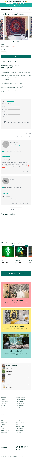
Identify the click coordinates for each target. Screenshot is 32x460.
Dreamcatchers (4, 401)
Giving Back (18, 437)
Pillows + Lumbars (5, 409)
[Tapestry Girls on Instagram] (17, 447)
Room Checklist (19, 424)
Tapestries (3, 397)
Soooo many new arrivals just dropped (16, 1)
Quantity (3, 49)
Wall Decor (3, 412)
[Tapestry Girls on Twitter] (25, 447)
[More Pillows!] (16, 341)
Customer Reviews (20, 422)
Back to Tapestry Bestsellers (17, 273)
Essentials (3, 403)
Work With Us (4, 432)
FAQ (2, 426)
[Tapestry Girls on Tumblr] (22, 449)
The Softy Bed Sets (20, 403)
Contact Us (3, 428)
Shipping (3, 420)
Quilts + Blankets (5, 407)
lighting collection (24, 90)
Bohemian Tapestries (20, 397)
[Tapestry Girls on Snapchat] (17, 449)
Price (2, 44)
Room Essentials (19, 428)
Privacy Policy (19, 436)
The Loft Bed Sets (20, 405)
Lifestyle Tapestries (20, 399)
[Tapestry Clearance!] (16, 317)
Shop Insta (18, 432)
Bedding (3, 399)
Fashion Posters (19, 409)
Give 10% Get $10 (20, 430)
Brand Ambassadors (5, 430)
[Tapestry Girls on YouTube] (22, 447)
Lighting (3, 405)
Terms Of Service (19, 434)
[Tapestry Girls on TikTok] (19, 449)
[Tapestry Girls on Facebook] (19, 447)
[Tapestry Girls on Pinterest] (27, 447)
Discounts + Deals (20, 426)
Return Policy (4, 422)
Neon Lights (18, 407)
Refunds (3, 424)
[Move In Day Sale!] (16, 291)
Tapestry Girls (16, 243)
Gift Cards (3, 414)
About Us (18, 420)
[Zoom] (25, 38)
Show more (15, 209)
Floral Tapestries (19, 401)
